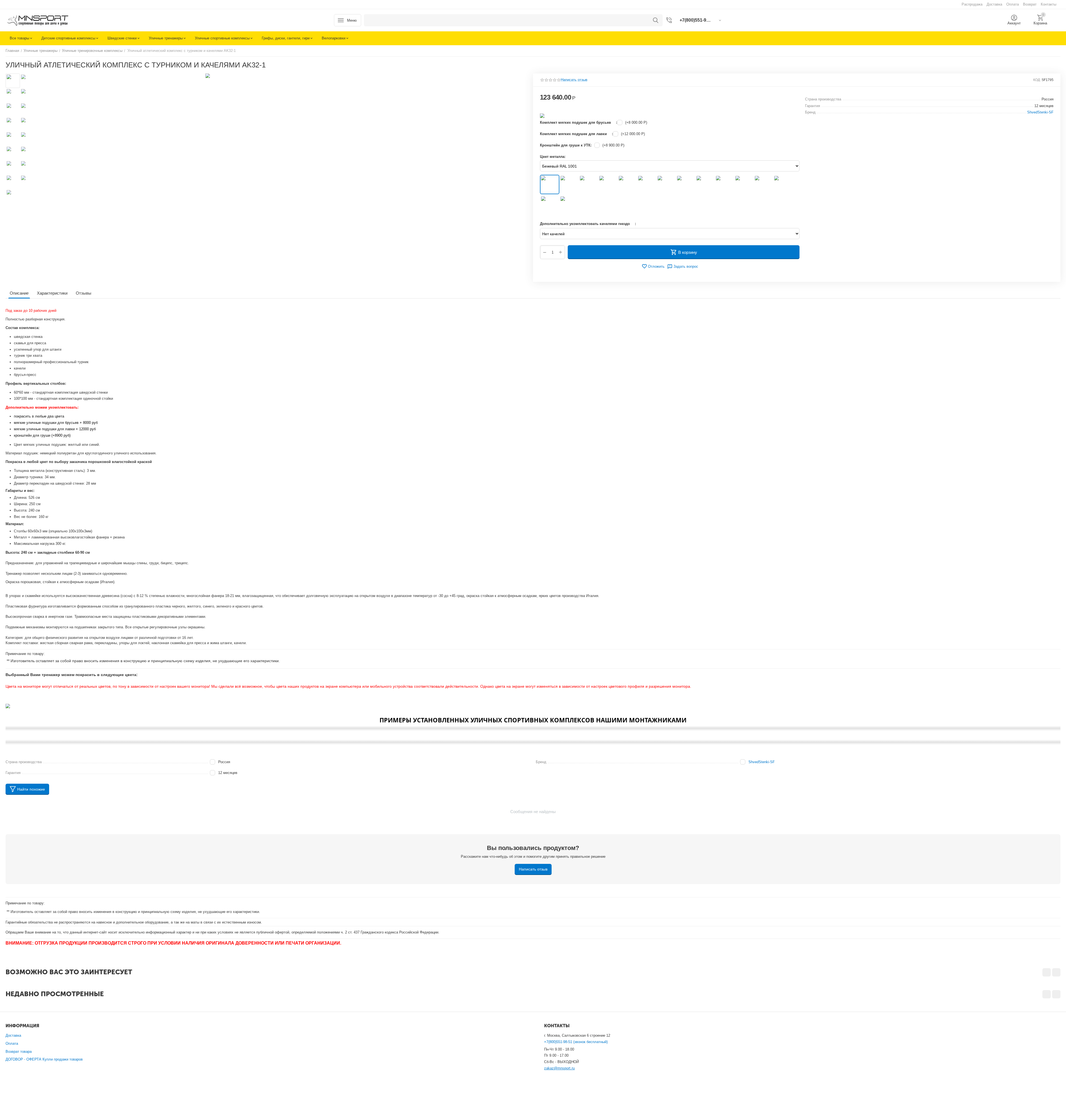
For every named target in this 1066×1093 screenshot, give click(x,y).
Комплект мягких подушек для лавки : (576, 134)
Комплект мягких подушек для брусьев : (578, 122)
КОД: (1037, 80)
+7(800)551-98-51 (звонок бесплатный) (576, 1042)
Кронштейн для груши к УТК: (566, 145)
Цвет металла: (552, 157)
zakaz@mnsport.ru (559, 1068)
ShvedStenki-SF (761, 762)
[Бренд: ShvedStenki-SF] (542, 115)
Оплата (12, 1043)
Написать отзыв (574, 80)
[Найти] (655, 20)
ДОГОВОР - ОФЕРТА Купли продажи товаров (44, 1059)
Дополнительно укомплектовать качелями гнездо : (588, 224)
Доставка (13, 1035)
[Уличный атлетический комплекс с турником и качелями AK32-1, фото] (281, 136)
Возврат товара (19, 1051)
